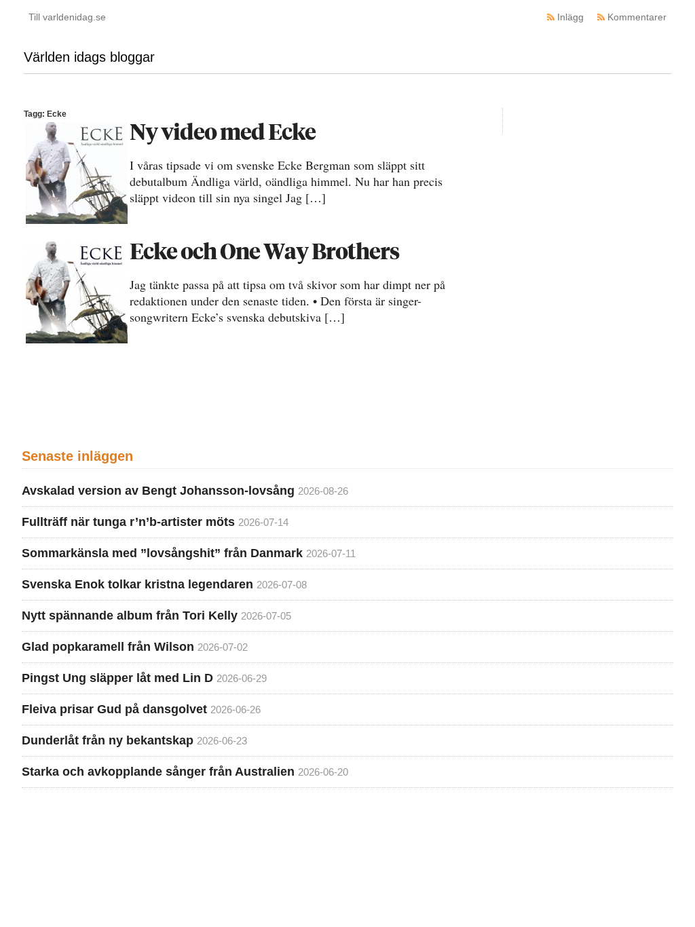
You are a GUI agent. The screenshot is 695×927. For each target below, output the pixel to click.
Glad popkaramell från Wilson (108, 647)
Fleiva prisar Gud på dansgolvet (114, 709)
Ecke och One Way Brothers (264, 250)
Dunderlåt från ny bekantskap (107, 740)
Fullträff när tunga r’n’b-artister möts (128, 522)
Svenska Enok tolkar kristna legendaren (137, 584)
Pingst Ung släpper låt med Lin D (117, 678)
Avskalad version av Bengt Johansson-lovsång (158, 490)
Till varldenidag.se (67, 17)
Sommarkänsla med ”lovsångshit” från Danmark (162, 553)
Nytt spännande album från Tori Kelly (130, 615)
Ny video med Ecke (223, 131)
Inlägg (570, 17)
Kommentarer (636, 17)
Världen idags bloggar (89, 57)
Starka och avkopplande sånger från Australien (158, 771)
